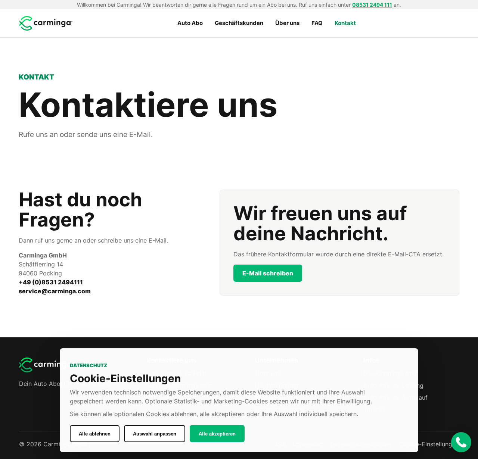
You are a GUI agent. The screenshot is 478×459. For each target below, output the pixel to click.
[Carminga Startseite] (46, 23)
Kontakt (345, 22)
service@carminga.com (55, 291)
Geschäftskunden (239, 22)
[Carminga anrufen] (461, 442)
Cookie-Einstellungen (429, 444)
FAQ (317, 22)
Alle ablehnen (95, 434)
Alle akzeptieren (217, 434)
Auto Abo (190, 22)
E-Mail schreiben (267, 273)
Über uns (287, 22)
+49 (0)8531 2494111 (51, 282)
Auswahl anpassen (154, 434)
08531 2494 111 (372, 4)
